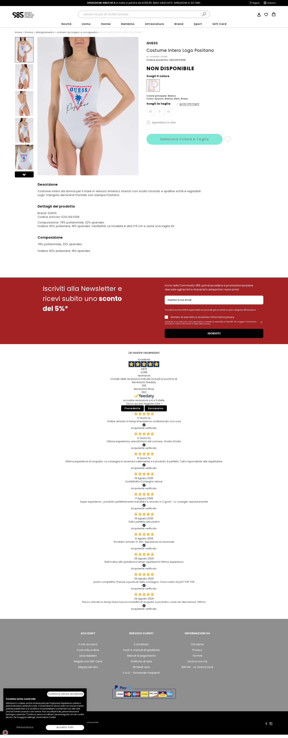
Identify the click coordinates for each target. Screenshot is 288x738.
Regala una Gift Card (88, 661)
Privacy (197, 650)
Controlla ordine (88, 650)
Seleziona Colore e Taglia (184, 139)
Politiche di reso (141, 661)
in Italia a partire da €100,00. (144, 3)
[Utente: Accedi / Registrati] (259, 14)
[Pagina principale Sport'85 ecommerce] (23, 14)
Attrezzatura (154, 24)
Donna (106, 24)
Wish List (266, 15)
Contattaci (141, 644)
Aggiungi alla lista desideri (227, 139)
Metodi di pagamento (141, 656)
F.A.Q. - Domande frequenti (141, 673)
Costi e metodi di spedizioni (141, 650)
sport (198, 24)
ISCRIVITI (214, 333)
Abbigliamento (45, 32)
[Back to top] (282, 720)
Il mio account (88, 644)
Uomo (86, 24)
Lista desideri (88, 656)
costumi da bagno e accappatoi (77, 32)
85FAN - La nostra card (197, 667)
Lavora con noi (197, 661)
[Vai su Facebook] (266, 723)
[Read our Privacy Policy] (261, 322)
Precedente (132, 408)
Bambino (127, 24)
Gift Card (219, 24)
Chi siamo (197, 644)
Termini (197, 656)
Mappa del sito (88, 667)
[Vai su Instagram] (271, 723)
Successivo (156, 408)
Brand (178, 24)
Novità (66, 24)
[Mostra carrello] (274, 14)
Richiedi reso (141, 667)
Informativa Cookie (46, 717)
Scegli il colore (157, 76)
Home (19, 32)
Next (24, 174)
